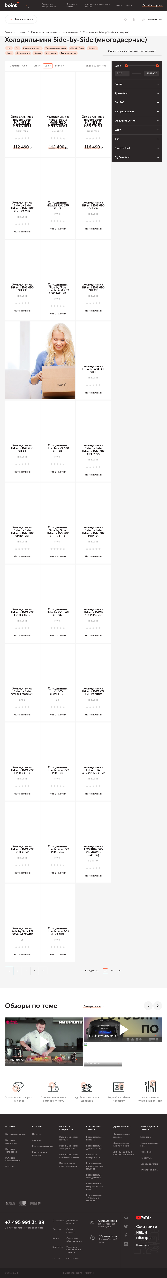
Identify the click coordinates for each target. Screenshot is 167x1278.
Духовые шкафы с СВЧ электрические (123, 1153)
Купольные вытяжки (42, 1146)
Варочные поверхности (66, 1128)
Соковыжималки (149, 1164)
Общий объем (77, 48)
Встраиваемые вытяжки (94, 1138)
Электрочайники (149, 1170)
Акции (119, 5)
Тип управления (68, 53)
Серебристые (23, 53)
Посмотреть (143, 1245)
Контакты (58, 1247)
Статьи (56, 1258)
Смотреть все (92, 1006)
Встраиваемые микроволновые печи (94, 1186)
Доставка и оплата (71, 5)
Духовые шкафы (121, 1126)
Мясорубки (146, 1158)
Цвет (9, 48)
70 (119, 970)
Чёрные (37, 53)
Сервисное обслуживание (49, 5)
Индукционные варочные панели (68, 1164)
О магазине (58, 1220)
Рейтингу (59, 66)
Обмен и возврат (70, 1230)
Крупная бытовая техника (44, 32)
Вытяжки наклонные (11, 1141)
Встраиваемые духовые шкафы (94, 1147)
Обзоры (128, 5)
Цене (36, 66)
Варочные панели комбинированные (69, 1156)
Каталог (22, 32)
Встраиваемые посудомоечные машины (95, 1166)
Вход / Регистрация (152, 5)
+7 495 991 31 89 (24, 1222)
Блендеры (145, 1137)
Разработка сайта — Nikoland (78, 1273)
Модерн (36, 1140)
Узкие (9, 53)
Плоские (9, 1166)
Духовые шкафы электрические (121, 1144)
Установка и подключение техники (73, 1250)
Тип (17, 48)
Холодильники (70, 32)
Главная (8, 32)
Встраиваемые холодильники (94, 1176)
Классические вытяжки (39, 1153)
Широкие (92, 48)
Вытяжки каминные (15, 1134)
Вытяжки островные (11, 1150)
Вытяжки (10, 1126)
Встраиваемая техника (93, 1128)
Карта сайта (72, 1258)
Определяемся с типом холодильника (132, 51)
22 (105, 970)
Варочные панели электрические (68, 1147)
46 (112, 970)
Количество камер (32, 48)
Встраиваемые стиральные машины (94, 1198)
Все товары (51, 53)
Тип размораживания (55, 48)
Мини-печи (146, 1152)
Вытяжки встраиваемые (13, 1159)
